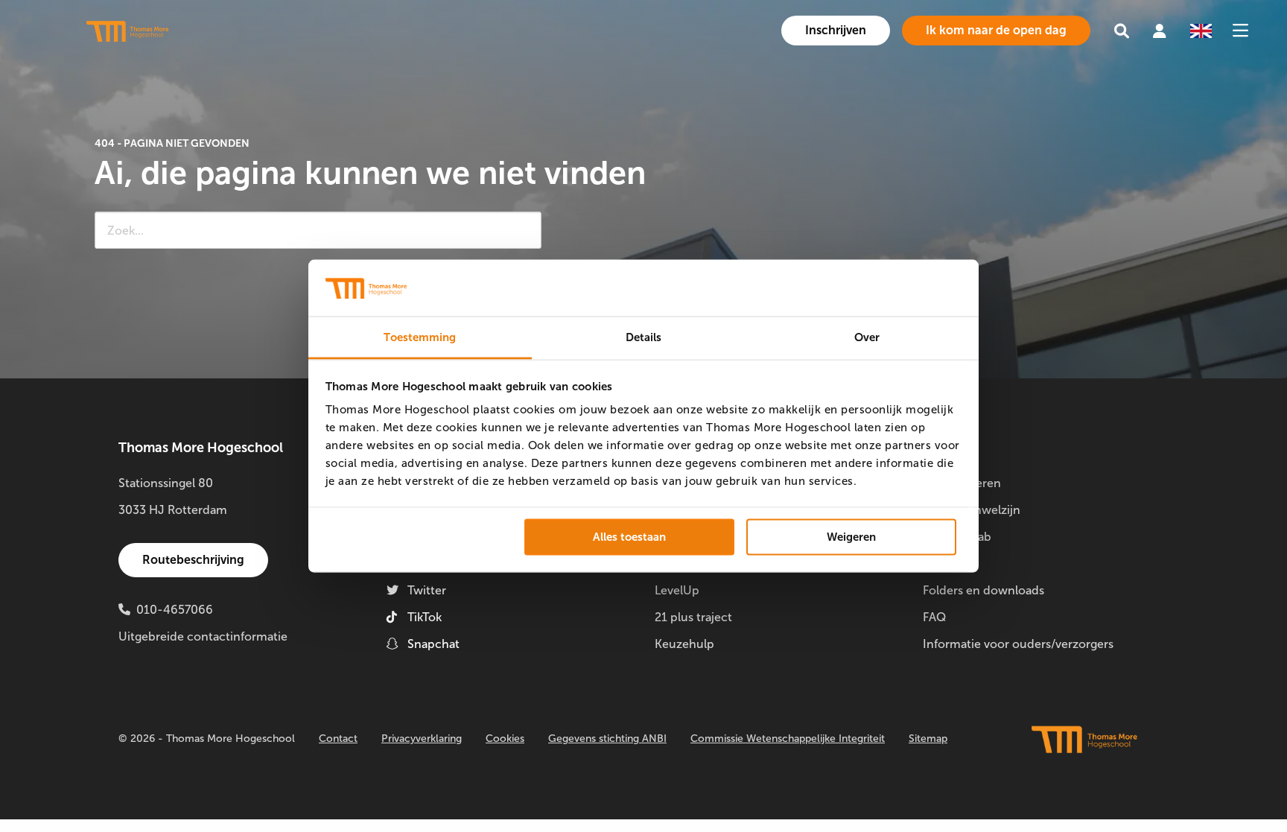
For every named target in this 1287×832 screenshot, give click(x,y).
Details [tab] (644, 337)
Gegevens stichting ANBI (607, 738)
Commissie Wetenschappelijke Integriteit (787, 738)
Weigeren (851, 536)
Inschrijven (835, 30)
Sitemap (928, 738)
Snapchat (433, 644)
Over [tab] (867, 337)
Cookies (505, 738)
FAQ (934, 617)
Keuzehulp (684, 644)
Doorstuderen (962, 483)
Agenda (944, 563)
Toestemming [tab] (420, 337)
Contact (338, 738)
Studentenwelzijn (971, 510)
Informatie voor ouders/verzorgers (1018, 644)
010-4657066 (174, 610)
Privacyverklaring (421, 738)
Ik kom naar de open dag (996, 30)
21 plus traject (693, 617)
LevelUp (677, 590)
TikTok (424, 617)
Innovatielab (957, 537)
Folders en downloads (983, 590)
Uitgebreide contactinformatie (202, 636)
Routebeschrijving (193, 560)
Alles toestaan (629, 536)
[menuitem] (835, 30)
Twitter (426, 590)
